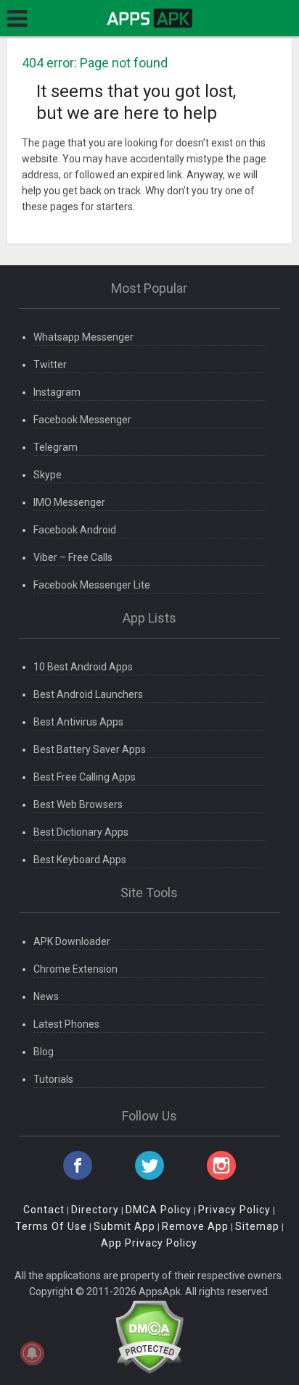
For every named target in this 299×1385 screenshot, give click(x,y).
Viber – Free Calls (72, 557)
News (46, 996)
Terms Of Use (51, 1226)
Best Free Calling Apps (84, 777)
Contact (44, 1209)
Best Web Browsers (78, 804)
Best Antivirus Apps (78, 721)
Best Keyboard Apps (79, 859)
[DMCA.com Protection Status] (149, 1336)
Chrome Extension (75, 969)
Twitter (50, 364)
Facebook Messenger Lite (91, 584)
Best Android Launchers (88, 694)
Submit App (124, 1226)
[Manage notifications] (32, 1353)
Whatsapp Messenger (83, 337)
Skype (47, 474)
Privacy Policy (234, 1209)
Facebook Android (74, 529)
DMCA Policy (159, 1209)
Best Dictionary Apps (80, 832)
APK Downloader (71, 941)
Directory (95, 1209)
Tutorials (53, 1079)
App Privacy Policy (149, 1243)
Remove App (195, 1226)
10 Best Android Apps (83, 666)
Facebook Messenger (82, 419)
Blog (43, 1051)
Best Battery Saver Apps (89, 749)
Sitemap (257, 1226)
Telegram (55, 447)
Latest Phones (66, 1024)
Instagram (57, 392)
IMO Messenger (69, 502)
